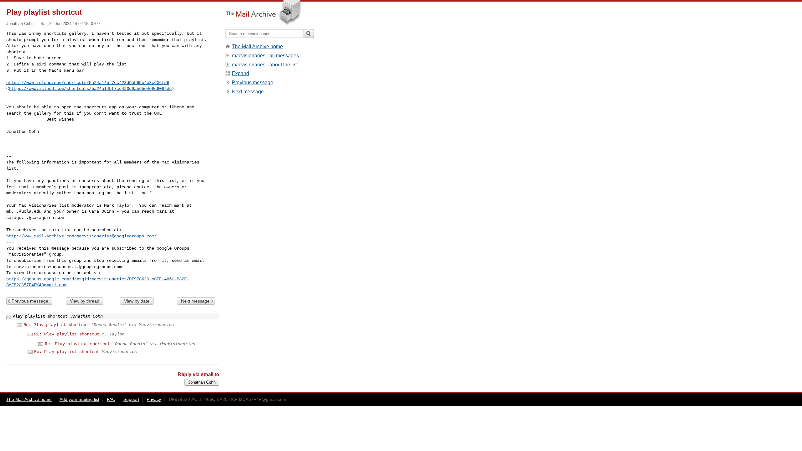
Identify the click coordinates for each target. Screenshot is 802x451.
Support (131, 399)
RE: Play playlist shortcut (66, 334)
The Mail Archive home (257, 46)
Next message (195, 300)
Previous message (30, 300)
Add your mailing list (79, 399)
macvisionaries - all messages (265, 55)
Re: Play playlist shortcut (56, 324)
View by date (136, 300)
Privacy (154, 399)
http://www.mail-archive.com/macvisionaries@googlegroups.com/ (81, 236)
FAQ (111, 399)
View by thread (84, 300)
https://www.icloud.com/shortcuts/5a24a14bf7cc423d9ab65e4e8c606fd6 (87, 82)
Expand (240, 73)
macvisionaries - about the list (265, 64)
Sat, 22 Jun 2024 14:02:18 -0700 (70, 23)
